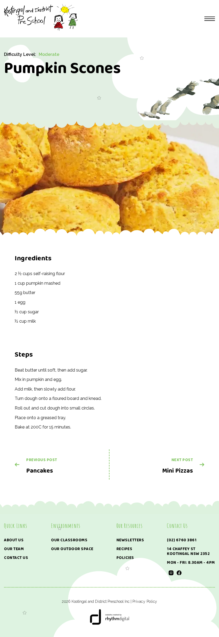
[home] (40, 17)
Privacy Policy (144, 601)
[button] (209, 18)
